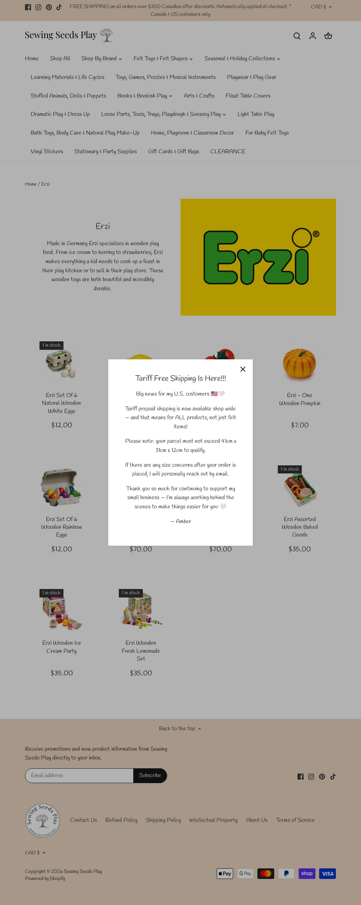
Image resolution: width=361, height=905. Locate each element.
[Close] (243, 369)
